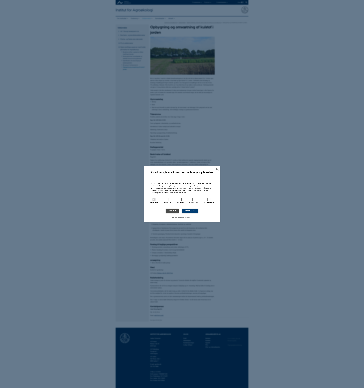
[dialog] (182, 194)
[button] (182, 218)
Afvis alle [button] (172, 211)
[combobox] (217, 169)
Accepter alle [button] (190, 211)
